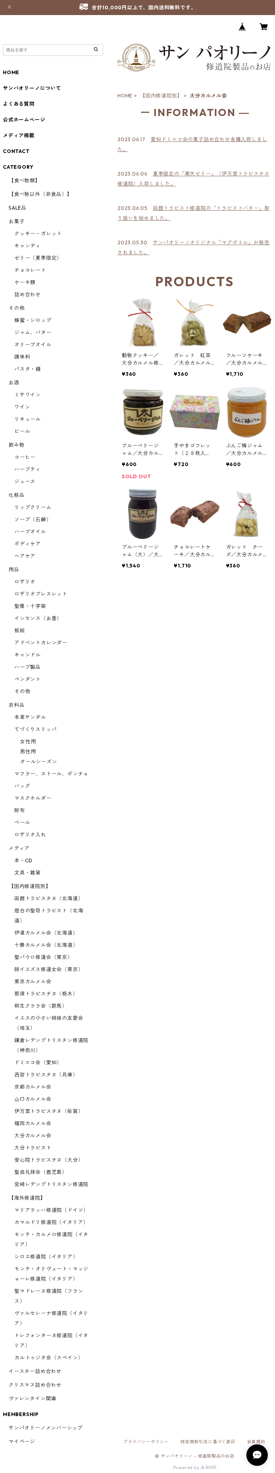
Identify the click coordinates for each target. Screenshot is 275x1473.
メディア (19, 848)
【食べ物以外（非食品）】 (40, 194)
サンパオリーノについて (32, 88)
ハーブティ (27, 469)
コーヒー (24, 457)
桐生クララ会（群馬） (40, 1006)
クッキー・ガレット (38, 233)
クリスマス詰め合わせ (35, 1385)
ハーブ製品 (27, 667)
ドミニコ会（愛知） (38, 1062)
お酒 (14, 382)
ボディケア (27, 544)
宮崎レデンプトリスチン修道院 (51, 1184)
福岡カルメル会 (33, 1123)
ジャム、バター (33, 332)
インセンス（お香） (38, 618)
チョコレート (30, 270)
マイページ (22, 1441)
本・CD (23, 860)
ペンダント (27, 679)
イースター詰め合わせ (35, 1371)
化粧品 (16, 495)
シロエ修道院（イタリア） (46, 1256)
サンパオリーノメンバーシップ (46, 1428)
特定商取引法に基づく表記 (208, 1441)
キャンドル (27, 655)
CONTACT (16, 151)
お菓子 (16, 221)
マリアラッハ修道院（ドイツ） (51, 1210)
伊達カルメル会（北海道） (46, 933)
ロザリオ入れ (30, 834)
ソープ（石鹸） (33, 519)
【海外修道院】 (27, 1198)
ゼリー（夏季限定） (38, 258)
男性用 (28, 751)
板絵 (19, 630)
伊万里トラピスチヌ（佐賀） (48, 1111)
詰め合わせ (27, 294)
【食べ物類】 (24, 180)
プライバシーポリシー (146, 1441)
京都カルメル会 (33, 1087)
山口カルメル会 (33, 1099)
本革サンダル (30, 717)
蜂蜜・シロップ (33, 320)
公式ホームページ (24, 119)
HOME (124, 95)
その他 (16, 308)
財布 (19, 810)
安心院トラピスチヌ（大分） (48, 1160)
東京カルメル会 (33, 981)
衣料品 (16, 705)
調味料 (22, 357)
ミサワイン (27, 395)
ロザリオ (24, 582)
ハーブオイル (30, 531)
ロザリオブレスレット (40, 594)
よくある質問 (19, 104)
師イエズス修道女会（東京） (48, 969)
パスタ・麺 (27, 369)
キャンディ (27, 246)
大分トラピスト (33, 1148)
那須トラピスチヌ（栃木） (46, 993)
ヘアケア (24, 556)
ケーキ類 (24, 282)
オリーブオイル (33, 344)
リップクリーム (33, 507)
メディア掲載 (19, 135)
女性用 (28, 741)
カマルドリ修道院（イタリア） (51, 1222)
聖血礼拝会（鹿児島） (40, 1172)
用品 (14, 569)
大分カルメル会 (33, 1135)
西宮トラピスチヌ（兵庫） (46, 1074)
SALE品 (17, 208)
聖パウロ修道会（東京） (43, 957)
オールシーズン (38, 761)
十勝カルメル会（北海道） (46, 945)
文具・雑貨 (27, 872)
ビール (22, 431)
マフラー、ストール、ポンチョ (51, 774)
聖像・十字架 (30, 606)
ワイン (22, 407)
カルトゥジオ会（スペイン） (48, 1357)
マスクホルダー (33, 798)
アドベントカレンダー (40, 642)
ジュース (24, 481)
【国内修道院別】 (161, 95)
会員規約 (256, 1441)
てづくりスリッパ (35, 729)
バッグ (22, 786)
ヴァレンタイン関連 (32, 1398)
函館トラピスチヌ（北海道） (48, 898)
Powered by (187, 1467)
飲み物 (16, 445)
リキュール (27, 419)
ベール (22, 822)
